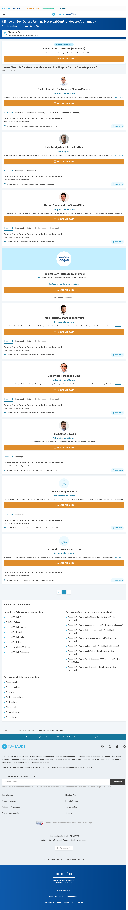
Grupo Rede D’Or (77, 860)
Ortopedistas (11, 717)
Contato (69, 813)
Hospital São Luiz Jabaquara (17, 652)
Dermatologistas (13, 712)
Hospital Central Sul (14, 632)
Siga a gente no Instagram (109, 746)
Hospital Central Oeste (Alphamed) (64, 48)
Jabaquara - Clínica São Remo (18, 647)
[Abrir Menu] (4, 14)
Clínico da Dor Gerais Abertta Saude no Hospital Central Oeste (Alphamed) (93, 668)
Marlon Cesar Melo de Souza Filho (64, 205)
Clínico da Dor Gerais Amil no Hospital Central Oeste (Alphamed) (93, 646)
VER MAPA (119, 126)
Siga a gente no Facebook (117, 746)
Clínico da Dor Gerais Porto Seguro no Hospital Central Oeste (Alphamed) (92, 639)
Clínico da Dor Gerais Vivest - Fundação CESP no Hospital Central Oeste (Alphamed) (94, 660)
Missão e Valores (72, 795)
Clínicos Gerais (12, 682)
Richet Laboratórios (65, 902)
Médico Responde (49, 9)
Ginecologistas (12, 707)
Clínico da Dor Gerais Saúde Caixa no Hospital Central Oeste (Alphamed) (92, 652)
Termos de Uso (71, 807)
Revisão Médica (72, 801)
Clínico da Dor (32, 730)
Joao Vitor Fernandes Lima (64, 375)
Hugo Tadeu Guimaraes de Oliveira (64, 317)
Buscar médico (19, 9)
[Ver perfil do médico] (64, 81)
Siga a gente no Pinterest (125, 746)
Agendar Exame (33, 9)
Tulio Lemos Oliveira (64, 433)
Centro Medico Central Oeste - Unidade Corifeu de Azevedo (33, 118)
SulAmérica (49, 902)
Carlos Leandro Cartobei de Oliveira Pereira (64, 89)
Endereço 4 (43, 112)
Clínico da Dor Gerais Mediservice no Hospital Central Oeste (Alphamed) (91, 631)
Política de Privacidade (11, 807)
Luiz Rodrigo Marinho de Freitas (64, 147)
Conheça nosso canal (102, 746)
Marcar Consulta (18, 730)
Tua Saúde (6, 9)
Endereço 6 (66, 112)
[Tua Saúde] (13, 746)
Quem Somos (7, 795)
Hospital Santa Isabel (14, 642)
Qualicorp (79, 902)
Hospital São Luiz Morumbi (16, 627)
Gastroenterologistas (15, 697)
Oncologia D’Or (73, 896)
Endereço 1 (8, 112)
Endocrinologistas (13, 687)
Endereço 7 (77, 112)
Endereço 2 (19, 112)
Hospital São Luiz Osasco (16, 617)
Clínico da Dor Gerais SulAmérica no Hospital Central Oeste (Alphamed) (91, 618)
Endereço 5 (54, 112)
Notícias (62, 9)
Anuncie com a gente (10, 813)
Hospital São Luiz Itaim (15, 637)
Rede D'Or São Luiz (56, 896)
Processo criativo (9, 801)
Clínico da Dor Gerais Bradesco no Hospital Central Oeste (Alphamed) (95, 625)
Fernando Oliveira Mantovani (64, 549)
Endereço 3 (31, 112)
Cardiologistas (12, 702)
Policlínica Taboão (13, 622)
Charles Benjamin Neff (64, 491)
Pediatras (10, 692)
